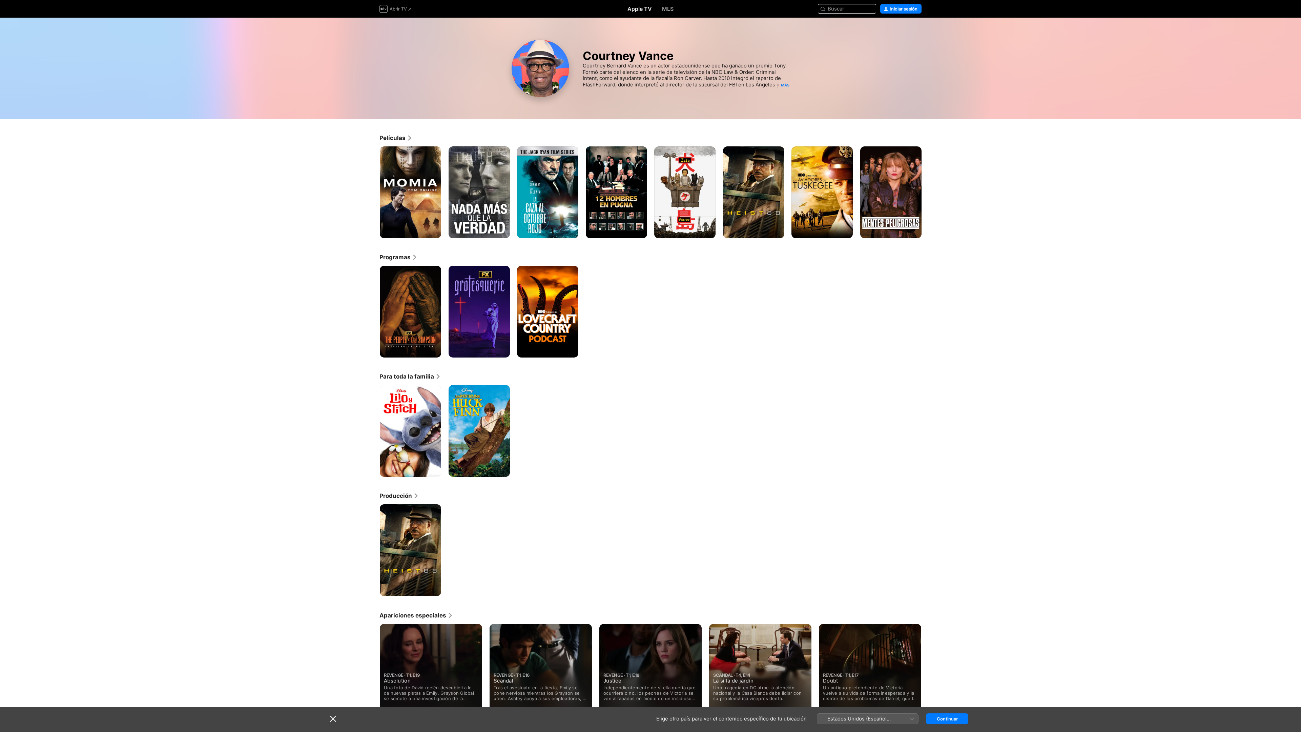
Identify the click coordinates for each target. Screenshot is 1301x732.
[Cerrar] (333, 719)
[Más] (433, 230)
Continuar (947, 718)
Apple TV (639, 8)
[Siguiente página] (928, 192)
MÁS (785, 85)
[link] (395, 138)
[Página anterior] (372, 192)
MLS (668, 8)
